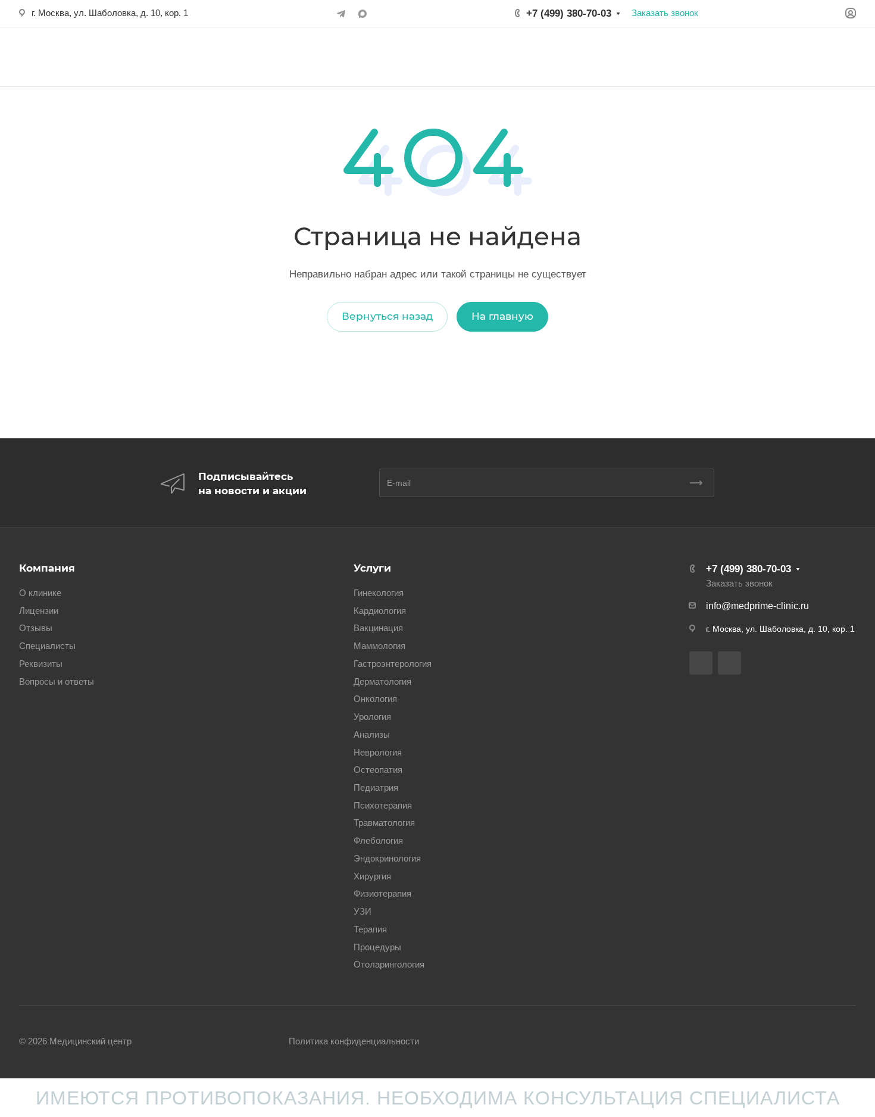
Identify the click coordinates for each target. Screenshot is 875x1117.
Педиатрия (376, 787)
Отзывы (35, 628)
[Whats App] (362, 14)
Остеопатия (378, 770)
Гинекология (379, 593)
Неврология (378, 752)
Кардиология (380, 611)
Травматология (384, 823)
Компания (47, 568)
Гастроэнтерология (393, 664)
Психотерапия (383, 805)
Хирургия (372, 876)
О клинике (40, 593)
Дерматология (382, 682)
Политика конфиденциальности (354, 1041)
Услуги (372, 568)
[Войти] (850, 13)
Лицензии (38, 611)
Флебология (378, 840)
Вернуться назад (387, 316)
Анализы (372, 735)
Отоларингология (389, 964)
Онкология (375, 699)
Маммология (379, 646)
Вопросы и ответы (56, 682)
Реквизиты (40, 664)
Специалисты (47, 646)
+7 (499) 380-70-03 (568, 13)
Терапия (370, 929)
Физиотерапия (382, 893)
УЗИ (362, 911)
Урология (372, 717)
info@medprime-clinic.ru (757, 606)
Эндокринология (387, 858)
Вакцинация (378, 628)
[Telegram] (341, 14)
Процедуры (377, 947)
